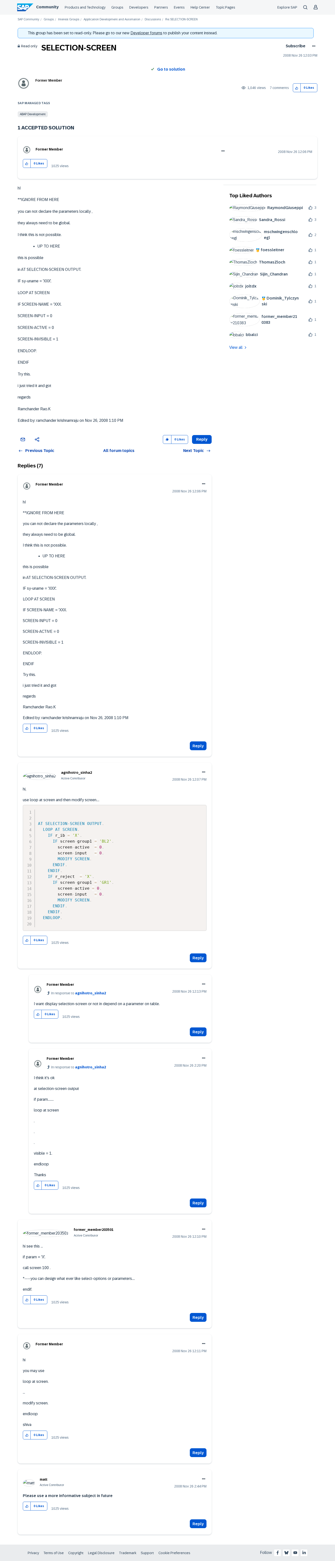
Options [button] (312, 46)
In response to (78, 993)
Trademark (127, 1553)
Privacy (33, 1553)
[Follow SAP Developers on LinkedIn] (304, 1553)
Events (179, 7)
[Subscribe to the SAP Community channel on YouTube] (295, 1553)
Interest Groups (68, 19)
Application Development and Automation (112, 19)
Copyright (76, 1553)
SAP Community (28, 19)
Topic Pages (225, 7)
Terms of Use (53, 1553)
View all (236, 347)
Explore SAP (287, 7)
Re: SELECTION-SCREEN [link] (181, 19)
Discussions (153, 19)
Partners (161, 7)
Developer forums (146, 33)
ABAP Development (33, 114)
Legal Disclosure (101, 1553)
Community (47, 7)
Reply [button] (201, 439)
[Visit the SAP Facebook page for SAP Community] (278, 1553)
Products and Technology (85, 7)
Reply (198, 746)
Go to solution (171, 69)
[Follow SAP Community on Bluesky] (286, 1553)
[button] (297, 88)
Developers (138, 7)
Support (147, 1553)
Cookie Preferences (174, 1553)
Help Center (200, 7)
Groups (117, 7)
